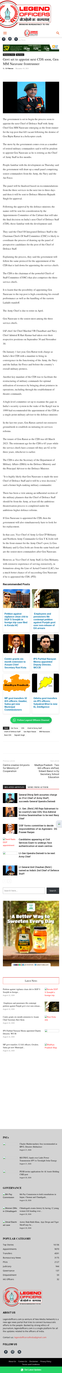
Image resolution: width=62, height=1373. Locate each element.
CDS (22, 728)
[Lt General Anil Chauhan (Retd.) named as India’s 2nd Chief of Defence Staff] (10, 870)
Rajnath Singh (19, 735)
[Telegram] (48, 75)
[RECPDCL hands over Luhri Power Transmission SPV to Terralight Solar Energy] (10, 1161)
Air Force (14, 728)
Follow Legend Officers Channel (33, 720)
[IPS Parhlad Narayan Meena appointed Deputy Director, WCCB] (52, 1034)
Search (52, 890)
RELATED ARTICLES (14, 787)
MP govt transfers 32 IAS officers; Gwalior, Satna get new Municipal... (21, 1046)
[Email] (41, 75)
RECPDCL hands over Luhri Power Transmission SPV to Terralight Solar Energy (38, 1159)
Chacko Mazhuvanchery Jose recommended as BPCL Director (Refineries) (38, 1145)
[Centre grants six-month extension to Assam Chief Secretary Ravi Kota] (52, 1020)
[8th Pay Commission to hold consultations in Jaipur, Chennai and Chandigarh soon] (10, 1198)
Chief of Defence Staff (12, 731)
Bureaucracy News (9, 55)
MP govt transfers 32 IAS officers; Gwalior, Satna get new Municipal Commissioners (15, 704)
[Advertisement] (31, 1089)
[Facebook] (3, 39)
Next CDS (7, 735)
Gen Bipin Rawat (30, 731)
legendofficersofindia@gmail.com (30, 1337)
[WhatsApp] (28, 75)
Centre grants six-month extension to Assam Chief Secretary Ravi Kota (21, 1018)
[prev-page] (4, 881)
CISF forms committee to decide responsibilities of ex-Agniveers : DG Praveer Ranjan (38, 829)
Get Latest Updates (33, 1370)
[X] (16, 39)
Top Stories (20, 55)
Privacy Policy (45, 1361)
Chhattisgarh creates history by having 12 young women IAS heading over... (39, 1209)
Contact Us (22, 1361)
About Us (12, 1361)
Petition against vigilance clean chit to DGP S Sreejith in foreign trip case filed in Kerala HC (16, 620)
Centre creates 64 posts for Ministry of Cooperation (16, 768)
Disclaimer (33, 1361)
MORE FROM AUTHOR (38, 787)
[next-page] (9, 881)
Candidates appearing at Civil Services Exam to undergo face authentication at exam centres (35, 842)
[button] (5, 33)
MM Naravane (44, 731)
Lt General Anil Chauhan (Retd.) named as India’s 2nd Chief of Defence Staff (39, 870)
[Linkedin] (35, 75)
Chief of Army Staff (34, 728)
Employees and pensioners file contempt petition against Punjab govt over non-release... (22, 1004)
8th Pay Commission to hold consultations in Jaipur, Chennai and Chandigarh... (38, 1195)
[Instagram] (10, 39)
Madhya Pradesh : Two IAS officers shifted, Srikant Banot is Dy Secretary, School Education (46, 771)
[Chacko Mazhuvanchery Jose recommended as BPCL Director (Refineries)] (10, 1147)
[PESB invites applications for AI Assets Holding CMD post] (10, 1175)
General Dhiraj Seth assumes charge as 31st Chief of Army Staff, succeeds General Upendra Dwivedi (38, 798)
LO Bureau (9, 68)
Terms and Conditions (31, 1364)
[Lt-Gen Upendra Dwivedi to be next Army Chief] (10, 857)
